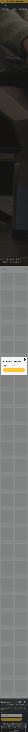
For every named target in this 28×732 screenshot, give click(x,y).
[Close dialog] (25, 359)
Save (14, 370)
